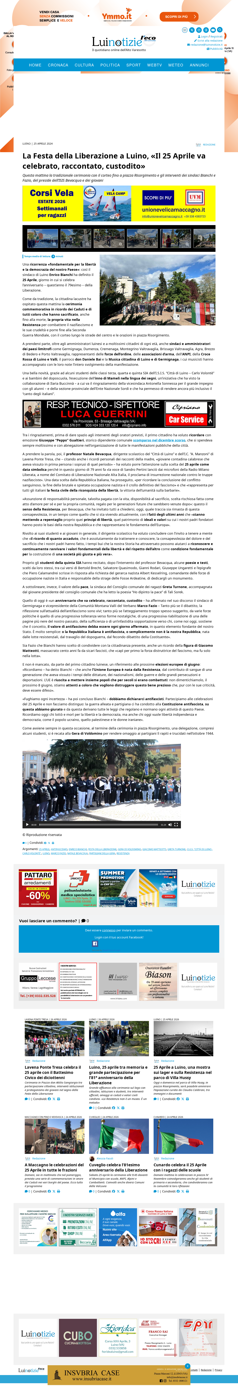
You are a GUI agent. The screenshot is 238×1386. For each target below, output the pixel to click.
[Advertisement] (119, 112)
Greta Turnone (177, 849)
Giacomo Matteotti (154, 849)
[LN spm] (198, 1356)
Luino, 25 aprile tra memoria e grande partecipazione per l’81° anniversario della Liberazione (118, 1075)
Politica (110, 65)
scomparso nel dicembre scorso (159, 440)
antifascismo (59, 849)
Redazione (209, 144)
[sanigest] (78, 906)
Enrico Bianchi (78, 849)
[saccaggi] (78, 1000)
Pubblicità (216, 48)
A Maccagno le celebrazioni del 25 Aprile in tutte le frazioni (54, 1167)
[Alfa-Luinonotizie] (118, 1245)
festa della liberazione (102, 849)
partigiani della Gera (102, 853)
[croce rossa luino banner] (158, 1245)
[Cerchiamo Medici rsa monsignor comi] (38, 1245)
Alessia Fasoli (105, 1158)
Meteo (176, 65)
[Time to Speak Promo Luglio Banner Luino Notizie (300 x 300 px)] (158, 906)
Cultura (84, 65)
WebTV (154, 65)
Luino (46, 853)
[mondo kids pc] (119, 220)
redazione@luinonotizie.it (206, 44)
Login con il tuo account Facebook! (119, 937)
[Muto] (170, 825)
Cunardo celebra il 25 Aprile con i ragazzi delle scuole (180, 1167)
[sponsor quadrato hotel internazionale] (118, 1000)
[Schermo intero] (176, 825)
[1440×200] (119, 1384)
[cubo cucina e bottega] (78, 1356)
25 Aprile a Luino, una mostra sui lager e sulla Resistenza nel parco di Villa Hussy (183, 1072)
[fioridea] (118, 1356)
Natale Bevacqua (77, 853)
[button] (101, 783)
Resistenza (123, 853)
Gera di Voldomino (129, 849)
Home (35, 65)
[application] (101, 783)
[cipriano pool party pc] (119, 427)
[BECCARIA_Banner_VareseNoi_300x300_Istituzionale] (78, 1245)
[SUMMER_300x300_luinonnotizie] (118, 906)
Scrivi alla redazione (210, 40)
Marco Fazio (58, 853)
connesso (109, 930)
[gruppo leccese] (38, 1000)
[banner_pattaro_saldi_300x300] (38, 906)
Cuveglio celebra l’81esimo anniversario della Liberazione (118, 1167)
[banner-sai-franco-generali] (158, 1356)
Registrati (216, 36)
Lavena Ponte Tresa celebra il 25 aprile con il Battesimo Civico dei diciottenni (53, 1072)
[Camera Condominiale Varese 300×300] (198, 1245)
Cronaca (58, 65)
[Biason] (158, 1000)
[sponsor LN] (198, 906)
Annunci (199, 65)
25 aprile (44, 849)
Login (204, 36)
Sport (133, 65)
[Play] (27, 825)
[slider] (98, 825)
